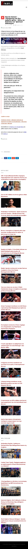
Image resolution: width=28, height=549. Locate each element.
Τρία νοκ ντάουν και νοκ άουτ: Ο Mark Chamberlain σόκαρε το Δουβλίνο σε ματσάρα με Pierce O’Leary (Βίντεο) (14, 289)
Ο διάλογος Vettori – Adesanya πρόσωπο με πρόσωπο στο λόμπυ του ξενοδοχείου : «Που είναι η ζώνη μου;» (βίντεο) (14, 121)
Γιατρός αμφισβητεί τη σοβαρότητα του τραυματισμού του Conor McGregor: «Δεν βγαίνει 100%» (12, 345)
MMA (16, 25)
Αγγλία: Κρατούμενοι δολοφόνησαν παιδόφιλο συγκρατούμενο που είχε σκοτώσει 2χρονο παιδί (11, 421)
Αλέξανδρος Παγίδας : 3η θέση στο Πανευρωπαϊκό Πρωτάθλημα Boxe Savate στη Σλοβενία (14, 445)
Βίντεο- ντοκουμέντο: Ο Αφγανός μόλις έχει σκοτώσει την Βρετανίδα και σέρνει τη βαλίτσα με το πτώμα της (13, 232)
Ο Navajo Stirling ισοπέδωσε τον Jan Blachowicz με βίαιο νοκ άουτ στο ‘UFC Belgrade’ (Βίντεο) (11, 383)
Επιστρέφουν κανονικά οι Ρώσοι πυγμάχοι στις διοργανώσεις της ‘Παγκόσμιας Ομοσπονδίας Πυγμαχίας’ (13, 326)
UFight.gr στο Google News (16, 126)
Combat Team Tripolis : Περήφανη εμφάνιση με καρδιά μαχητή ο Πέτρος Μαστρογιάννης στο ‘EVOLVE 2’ (13, 464)
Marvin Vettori (7, 151)
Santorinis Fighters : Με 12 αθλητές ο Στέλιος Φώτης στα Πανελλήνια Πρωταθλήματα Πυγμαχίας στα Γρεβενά (13, 502)
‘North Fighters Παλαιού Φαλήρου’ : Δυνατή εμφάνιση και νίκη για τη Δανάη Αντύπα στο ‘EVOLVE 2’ (13, 520)
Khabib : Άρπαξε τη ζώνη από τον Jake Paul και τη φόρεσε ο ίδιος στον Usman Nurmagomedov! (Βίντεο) (14, 270)
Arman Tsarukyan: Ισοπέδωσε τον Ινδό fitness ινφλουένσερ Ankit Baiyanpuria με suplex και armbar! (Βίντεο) (13, 307)
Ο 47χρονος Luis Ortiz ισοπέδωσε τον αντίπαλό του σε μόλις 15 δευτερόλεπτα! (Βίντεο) (12, 364)
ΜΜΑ (25, 132)
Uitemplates (14, 546)
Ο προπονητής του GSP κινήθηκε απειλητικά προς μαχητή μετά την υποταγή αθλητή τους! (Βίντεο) (14, 402)
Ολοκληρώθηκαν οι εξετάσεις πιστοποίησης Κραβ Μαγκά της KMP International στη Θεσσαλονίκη (14, 483)
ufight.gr (5, 133)
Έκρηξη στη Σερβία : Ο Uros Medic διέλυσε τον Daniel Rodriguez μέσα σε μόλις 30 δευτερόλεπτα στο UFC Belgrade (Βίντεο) (14, 251)
